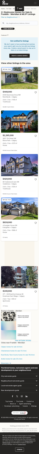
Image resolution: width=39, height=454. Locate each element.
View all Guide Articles (23, 340)
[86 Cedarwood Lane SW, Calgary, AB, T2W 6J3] (19, 176)
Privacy (16, 419)
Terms (23, 419)
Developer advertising (11, 406)
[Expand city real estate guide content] (19, 376)
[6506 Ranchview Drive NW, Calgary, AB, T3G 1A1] (19, 89)
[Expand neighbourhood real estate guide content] (19, 381)
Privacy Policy (29, 441)
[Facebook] (12, 396)
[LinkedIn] (27, 396)
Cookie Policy (22, 444)
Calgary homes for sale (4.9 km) (11, 347)
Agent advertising (25, 404)
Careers (25, 406)
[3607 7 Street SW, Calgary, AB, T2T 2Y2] (19, 132)
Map (20, 8)
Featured (4, 35)
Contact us (30, 401)
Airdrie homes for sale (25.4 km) (11, 359)
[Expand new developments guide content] (19, 390)
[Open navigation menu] (35, 3)
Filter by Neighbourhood (9, 17)
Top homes (9, 401)
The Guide (19, 401)
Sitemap (34, 406)
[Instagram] (22, 396)
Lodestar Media (21, 417)
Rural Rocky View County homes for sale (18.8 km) (18, 355)
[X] (17, 396)
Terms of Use (6, 442)
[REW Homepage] (5, 3)
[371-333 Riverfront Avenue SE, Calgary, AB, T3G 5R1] (19, 288)
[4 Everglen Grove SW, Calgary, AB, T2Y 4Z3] (19, 219)
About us (13, 404)
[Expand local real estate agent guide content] (19, 385)
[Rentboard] (23, 413)
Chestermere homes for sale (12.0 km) (14, 351)
